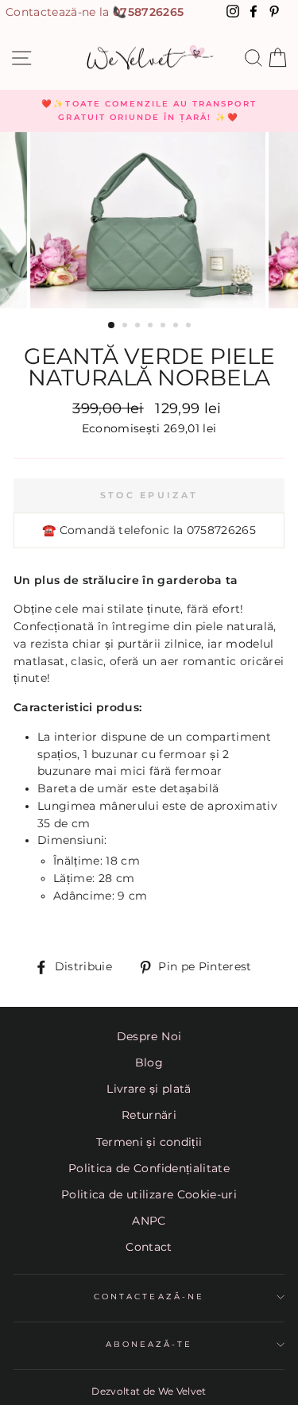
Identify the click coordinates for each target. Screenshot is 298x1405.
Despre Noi (149, 1036)
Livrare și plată (148, 1088)
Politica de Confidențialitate (149, 1168)
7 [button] (190, 327)
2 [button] (126, 327)
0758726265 (148, 12)
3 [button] (139, 327)
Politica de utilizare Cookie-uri (149, 1194)
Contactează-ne (149, 1296)
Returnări (149, 1115)
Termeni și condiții (149, 1142)
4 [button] (152, 327)
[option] (149, 111)
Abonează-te (149, 1344)
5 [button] (164, 327)
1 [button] (112, 326)
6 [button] (177, 327)
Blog (149, 1062)
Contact (149, 1247)
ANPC (148, 1220)
